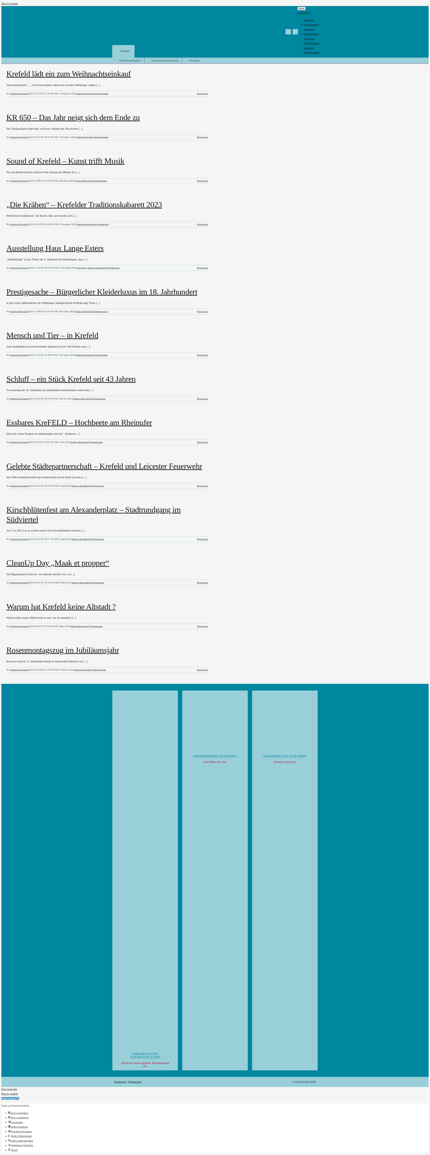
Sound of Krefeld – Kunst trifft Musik (65, 160)
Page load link (9, 1089)
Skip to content (9, 3)
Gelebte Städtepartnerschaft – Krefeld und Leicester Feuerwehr (104, 466)
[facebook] (288, 31)
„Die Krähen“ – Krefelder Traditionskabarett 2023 (84, 204)
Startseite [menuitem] (309, 20)
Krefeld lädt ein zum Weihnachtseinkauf (68, 73)
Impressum (120, 1081)
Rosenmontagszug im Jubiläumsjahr (62, 650)
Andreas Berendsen (19, 93)
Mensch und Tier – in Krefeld (52, 335)
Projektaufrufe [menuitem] (312, 52)
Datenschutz (135, 1081)
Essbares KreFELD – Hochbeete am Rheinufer (79, 422)
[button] (10, 1098)
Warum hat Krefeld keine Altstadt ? (61, 606)
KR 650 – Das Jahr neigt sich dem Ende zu (73, 117)
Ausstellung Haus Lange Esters (55, 248)
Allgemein (81, 268)
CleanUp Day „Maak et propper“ (57, 562)
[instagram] (295, 31)
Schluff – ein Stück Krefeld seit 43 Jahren (71, 378)
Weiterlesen (202, 93)
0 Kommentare (102, 93)
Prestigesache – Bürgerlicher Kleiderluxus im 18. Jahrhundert (101, 291)
